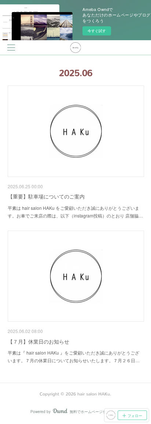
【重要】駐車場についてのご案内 (46, 196)
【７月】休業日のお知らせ (38, 341)
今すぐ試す (97, 30)
